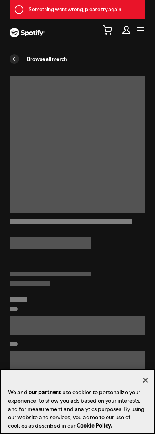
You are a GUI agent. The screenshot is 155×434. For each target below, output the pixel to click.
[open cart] (107, 30)
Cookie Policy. (94, 426)
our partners (45, 392)
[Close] (145, 380)
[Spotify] (27, 33)
